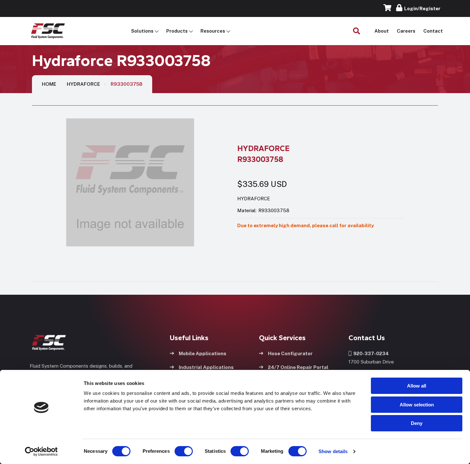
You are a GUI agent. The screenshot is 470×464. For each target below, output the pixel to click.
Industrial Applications (206, 367)
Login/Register (421, 8)
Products (177, 31)
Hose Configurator (290, 353)
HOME (49, 84)
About (381, 31)
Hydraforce (83, 84)
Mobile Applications (202, 353)
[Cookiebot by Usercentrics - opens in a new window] (41, 451)
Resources (212, 31)
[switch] (177, 451)
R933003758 (126, 84)
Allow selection (417, 404)
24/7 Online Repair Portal (298, 367)
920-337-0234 (370, 353)
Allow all (416, 385)
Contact (433, 31)
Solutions (142, 31)
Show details (333, 451)
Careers (406, 31)
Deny (416, 423)
